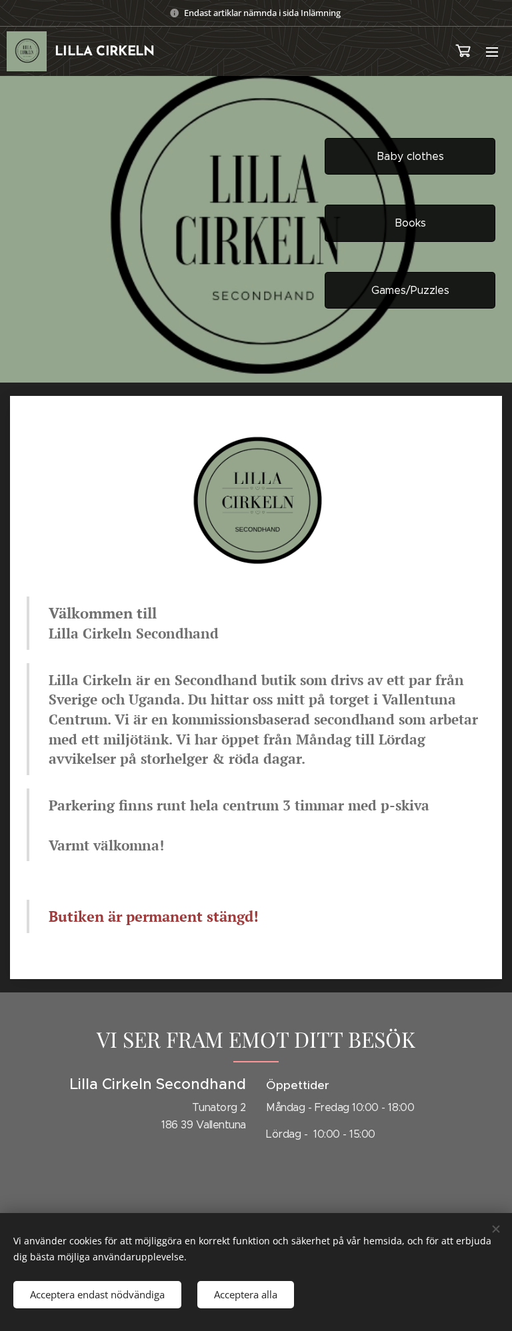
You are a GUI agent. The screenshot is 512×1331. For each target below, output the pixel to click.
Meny (492, 51)
